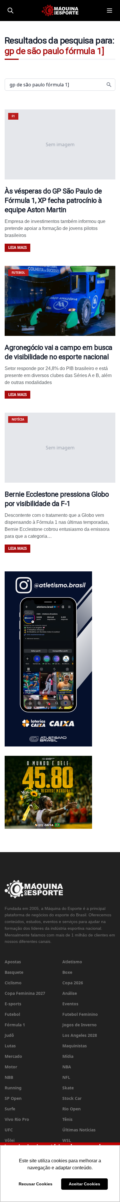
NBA (66, 1067)
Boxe (67, 972)
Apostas (13, 961)
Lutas (10, 1046)
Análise (69, 993)
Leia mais (17, 247)
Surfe (10, 1109)
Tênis (67, 1119)
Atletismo (72, 961)
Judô (9, 1035)
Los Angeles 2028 (79, 1035)
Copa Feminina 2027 (25, 993)
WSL (66, 1140)
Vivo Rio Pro (17, 1119)
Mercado (13, 1056)
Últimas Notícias (79, 1130)
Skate (68, 1088)
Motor (11, 1067)
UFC (9, 1130)
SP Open (13, 1098)
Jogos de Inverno (79, 1024)
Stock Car (72, 1098)
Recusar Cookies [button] (35, 1184)
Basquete (14, 972)
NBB (9, 1077)
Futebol (12, 1014)
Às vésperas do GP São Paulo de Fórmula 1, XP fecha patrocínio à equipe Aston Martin (53, 200)
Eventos (70, 1003)
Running (13, 1088)
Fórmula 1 (15, 1024)
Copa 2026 (72, 982)
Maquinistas (74, 1046)
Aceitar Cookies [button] (84, 1184)
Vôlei (10, 1140)
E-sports (13, 1003)
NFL (66, 1077)
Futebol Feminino (80, 1014)
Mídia (67, 1056)
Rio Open (71, 1109)
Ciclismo (13, 982)
